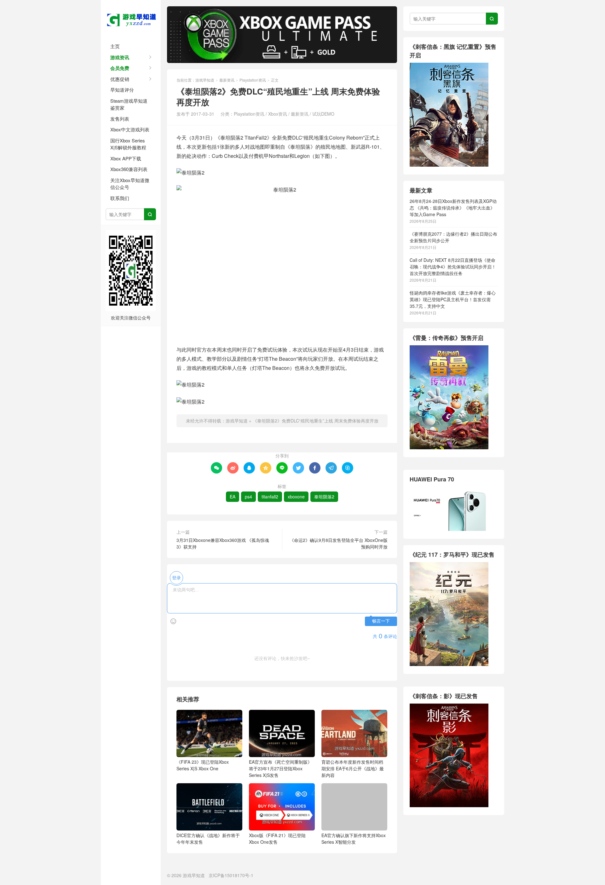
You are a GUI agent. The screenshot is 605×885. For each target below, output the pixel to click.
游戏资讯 (119, 57)
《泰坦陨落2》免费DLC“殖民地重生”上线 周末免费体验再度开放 (315, 420)
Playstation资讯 (252, 80)
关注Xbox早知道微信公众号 (129, 184)
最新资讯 (226, 80)
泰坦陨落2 (324, 496)
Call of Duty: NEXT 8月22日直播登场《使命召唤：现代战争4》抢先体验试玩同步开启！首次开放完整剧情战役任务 (453, 266)
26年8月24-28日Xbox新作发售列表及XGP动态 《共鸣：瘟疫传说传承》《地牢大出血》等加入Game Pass (453, 207)
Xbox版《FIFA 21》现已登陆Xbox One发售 (277, 838)
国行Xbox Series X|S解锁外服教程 (128, 144)
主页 (115, 46)
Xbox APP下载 (125, 158)
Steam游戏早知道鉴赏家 (128, 104)
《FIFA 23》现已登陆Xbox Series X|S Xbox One (202, 765)
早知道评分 (122, 89)
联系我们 (119, 198)
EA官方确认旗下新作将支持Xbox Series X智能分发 (353, 838)
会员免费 (119, 68)
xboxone (296, 496)
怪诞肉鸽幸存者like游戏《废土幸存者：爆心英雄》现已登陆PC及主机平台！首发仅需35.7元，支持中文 (453, 299)
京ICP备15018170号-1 (231, 875)
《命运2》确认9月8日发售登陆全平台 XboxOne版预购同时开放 (339, 543)
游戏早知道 (131, 19)
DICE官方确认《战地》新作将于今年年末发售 (208, 838)
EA (232, 496)
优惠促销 (119, 79)
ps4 (248, 496)
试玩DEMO (323, 114)
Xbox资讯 (277, 114)
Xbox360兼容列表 (128, 169)
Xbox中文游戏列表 (129, 129)
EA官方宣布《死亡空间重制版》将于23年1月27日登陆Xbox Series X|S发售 (280, 768)
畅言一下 (381, 621)
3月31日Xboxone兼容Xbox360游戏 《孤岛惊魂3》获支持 (222, 543)
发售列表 (119, 118)
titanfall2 (270, 496)
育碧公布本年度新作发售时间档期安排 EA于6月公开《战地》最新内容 (352, 768)
